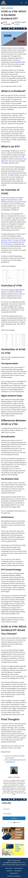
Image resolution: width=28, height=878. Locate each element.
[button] (21, 3)
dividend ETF (18, 62)
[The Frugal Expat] (3, 3)
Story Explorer (17, 871)
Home (3, 8)
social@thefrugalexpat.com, (12, 862)
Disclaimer (9, 871)
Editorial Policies (18, 868)
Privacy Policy (9, 868)
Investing (9, 8)
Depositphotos (14, 873)
